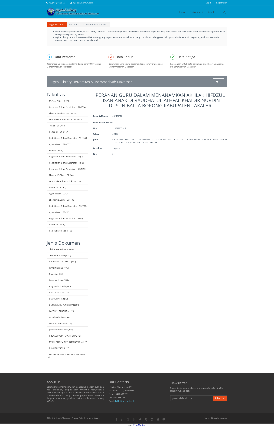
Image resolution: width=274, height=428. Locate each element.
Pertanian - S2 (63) (57, 187)
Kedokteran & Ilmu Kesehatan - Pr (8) (66, 162)
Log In (209, 2)
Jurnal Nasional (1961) (59, 267)
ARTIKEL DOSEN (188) (59, 292)
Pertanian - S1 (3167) (58, 131)
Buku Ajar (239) (56, 274)
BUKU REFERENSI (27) (59, 348)
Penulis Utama (100, 116)
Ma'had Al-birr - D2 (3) (59, 101)
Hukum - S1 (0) (56, 150)
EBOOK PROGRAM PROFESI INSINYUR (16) (66, 356)
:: (220, 81)
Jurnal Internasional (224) (61, 329)
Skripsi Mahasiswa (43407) (61, 249)
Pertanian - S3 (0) (57, 224)
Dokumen (195, 12)
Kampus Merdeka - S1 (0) (60, 230)
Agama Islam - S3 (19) (59, 212)
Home (182, 12)
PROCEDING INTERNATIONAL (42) (65, 335)
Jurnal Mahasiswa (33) (59, 317)
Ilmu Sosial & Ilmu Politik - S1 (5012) (65, 119)
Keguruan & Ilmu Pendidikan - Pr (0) (66, 156)
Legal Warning (56, 24)
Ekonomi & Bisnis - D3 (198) (62, 199)
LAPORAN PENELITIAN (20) (61, 311)
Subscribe (220, 398)
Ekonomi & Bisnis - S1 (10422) (62, 113)
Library (73, 24)
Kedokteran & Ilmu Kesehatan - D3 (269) (68, 206)
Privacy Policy (78, 418)
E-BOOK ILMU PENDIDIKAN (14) (64, 304)
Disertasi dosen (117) (59, 280)
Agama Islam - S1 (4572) (60, 144)
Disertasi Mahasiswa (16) (60, 323)
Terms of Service (93, 418)
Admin (211, 12)
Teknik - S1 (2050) (57, 125)
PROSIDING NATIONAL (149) (62, 261)
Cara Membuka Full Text (94, 24)
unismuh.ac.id (221, 418)
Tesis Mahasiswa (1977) (60, 255)
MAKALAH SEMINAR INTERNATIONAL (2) (68, 342)
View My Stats (139, 425)
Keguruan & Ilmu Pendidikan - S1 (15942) (68, 107)
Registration (221, 2)
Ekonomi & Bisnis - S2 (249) (61, 175)
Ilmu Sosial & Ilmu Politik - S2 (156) (65, 181)
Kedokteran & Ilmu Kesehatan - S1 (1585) (68, 138)
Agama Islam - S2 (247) (59, 193)
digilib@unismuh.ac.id (124, 401)
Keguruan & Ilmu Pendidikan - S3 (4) (66, 218)
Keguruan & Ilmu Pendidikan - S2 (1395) (67, 168)
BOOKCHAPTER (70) (58, 298)
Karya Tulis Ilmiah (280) (60, 286)
